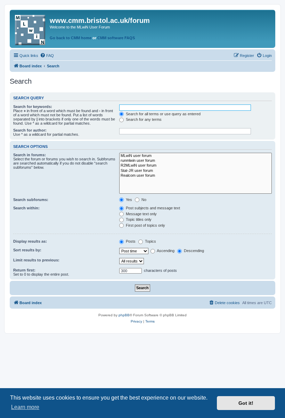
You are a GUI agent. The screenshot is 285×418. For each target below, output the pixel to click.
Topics (150, 241)
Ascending (165, 251)
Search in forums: (29, 155)
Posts (130, 241)
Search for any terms (143, 119)
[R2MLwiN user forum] (195, 165)
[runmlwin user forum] (195, 160)
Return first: (24, 270)
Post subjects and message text (152, 208)
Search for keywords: (32, 106)
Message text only (141, 214)
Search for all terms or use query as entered (163, 114)
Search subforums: (30, 200)
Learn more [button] (25, 407)
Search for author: (30, 130)
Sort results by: (27, 250)
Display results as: (30, 241)
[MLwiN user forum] (195, 155)
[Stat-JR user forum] (195, 170)
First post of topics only (145, 225)
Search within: (26, 208)
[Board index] (30, 28)
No (143, 200)
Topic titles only (138, 219)
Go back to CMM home (70, 38)
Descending (193, 251)
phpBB (124, 315)
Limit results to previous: (36, 260)
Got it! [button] (245, 403)
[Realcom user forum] (195, 175)
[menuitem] (47, 55)
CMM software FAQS (116, 38)
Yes (128, 200)
